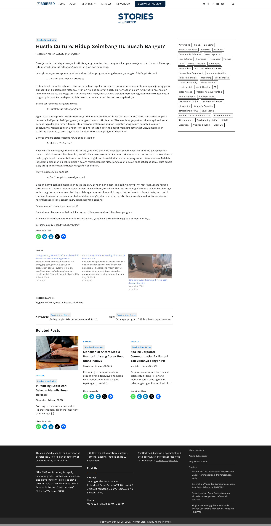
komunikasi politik (216, 73)
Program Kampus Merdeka (209, 92)
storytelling (184, 106)
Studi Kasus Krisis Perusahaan (194, 115)
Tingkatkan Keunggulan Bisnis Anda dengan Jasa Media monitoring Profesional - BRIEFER (213, 508)
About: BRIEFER (196, 450)
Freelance (201, 59)
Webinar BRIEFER (201, 125)
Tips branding (186, 120)
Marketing (206, 78)
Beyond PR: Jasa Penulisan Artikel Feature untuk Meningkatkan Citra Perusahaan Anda (213, 475)
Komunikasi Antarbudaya (208, 68)
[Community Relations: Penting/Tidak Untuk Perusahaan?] (105, 268)
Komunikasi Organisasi (191, 73)
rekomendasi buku (188, 101)
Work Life (78, 302)
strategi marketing (188, 110)
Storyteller (74, 53)
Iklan (181, 63)
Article (51, 297)
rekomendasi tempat (212, 101)
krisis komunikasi (188, 78)
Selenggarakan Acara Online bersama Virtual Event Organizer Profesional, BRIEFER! (211, 496)
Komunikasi (185, 68)
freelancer (215, 59)
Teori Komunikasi (222, 115)
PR (215, 87)
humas (227, 59)
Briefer (46, 3)
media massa (222, 78)
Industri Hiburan (196, 63)
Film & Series (185, 59)
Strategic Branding (203, 106)
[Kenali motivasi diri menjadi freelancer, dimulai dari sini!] (150, 266)
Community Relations (190, 54)
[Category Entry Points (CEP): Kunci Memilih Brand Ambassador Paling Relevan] (59, 268)
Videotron (184, 125)
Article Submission (198, 456)
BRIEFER (49, 302)
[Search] (232, 4)
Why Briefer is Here (198, 461)
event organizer (213, 54)
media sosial (185, 87)
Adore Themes (163, 521)
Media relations (209, 82)
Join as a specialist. (167, 460)
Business (218, 49)
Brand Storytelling (188, 49)
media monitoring (188, 82)
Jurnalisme (214, 63)
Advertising (184, 45)
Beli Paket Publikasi (150, 3)
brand (197, 45)
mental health (63, 302)
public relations (187, 96)
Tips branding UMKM (207, 120)
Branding (208, 45)
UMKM (224, 120)
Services (87, 3)
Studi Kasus (208, 110)
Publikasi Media (207, 96)
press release (185, 92)
